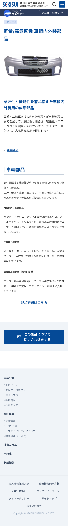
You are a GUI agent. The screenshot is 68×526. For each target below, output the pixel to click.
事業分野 (9, 378)
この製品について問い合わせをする (37, 337)
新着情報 (9, 463)
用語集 (8, 454)
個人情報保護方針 (19, 483)
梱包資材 (10, 400)
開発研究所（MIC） (16, 436)
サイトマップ (49, 498)
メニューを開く (50, 12)
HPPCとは (11, 426)
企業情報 (10, 421)
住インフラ (11, 395)
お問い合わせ (34, 506)
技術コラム (10, 445)
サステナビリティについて (20, 431)
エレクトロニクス (15, 390)
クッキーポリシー (19, 498)
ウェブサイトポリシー (49, 491)
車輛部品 (12, 150)
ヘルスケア (11, 405)
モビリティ (18, 12)
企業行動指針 (18, 491)
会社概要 (9, 414)
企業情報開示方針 (49, 483)
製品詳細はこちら (34, 302)
